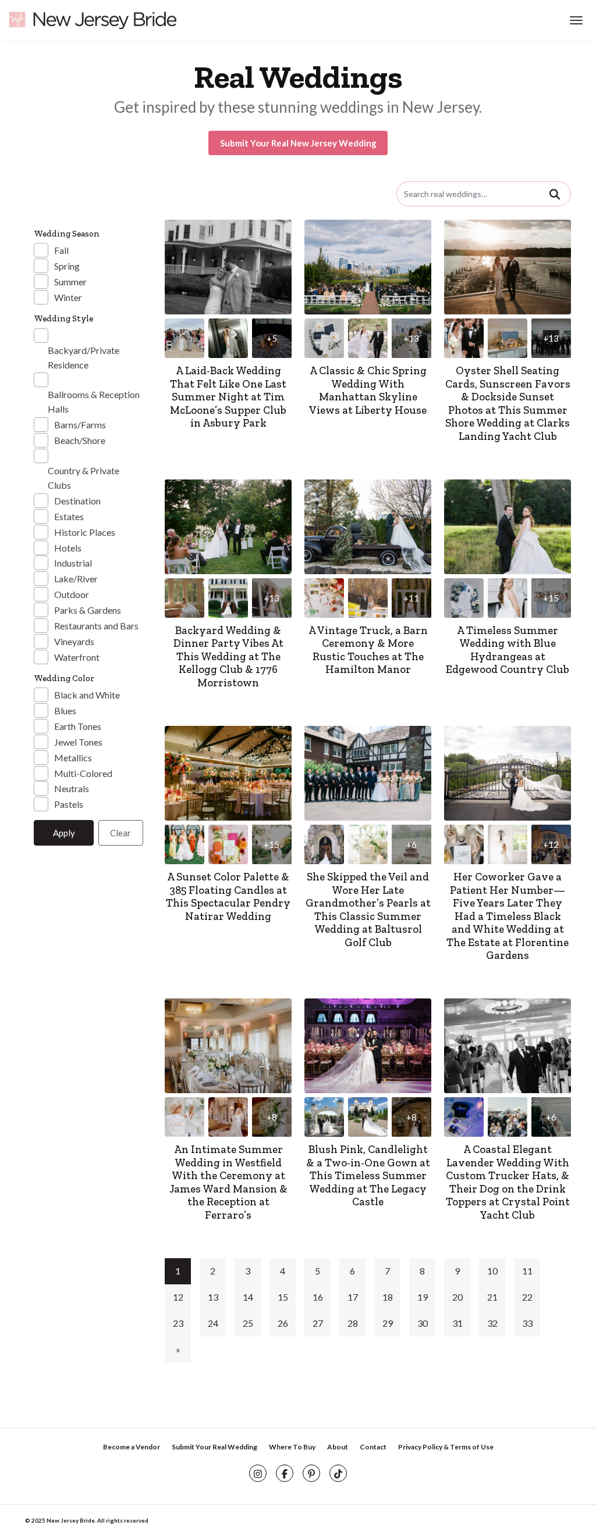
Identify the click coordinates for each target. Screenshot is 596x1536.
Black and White (87, 694)
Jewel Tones (78, 741)
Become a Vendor (131, 1446)
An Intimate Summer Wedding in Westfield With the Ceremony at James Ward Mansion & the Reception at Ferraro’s (228, 1182)
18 (387, 1296)
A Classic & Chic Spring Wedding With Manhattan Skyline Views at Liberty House (368, 390)
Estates (69, 516)
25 (248, 1323)
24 (213, 1323)
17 (352, 1296)
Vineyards (74, 641)
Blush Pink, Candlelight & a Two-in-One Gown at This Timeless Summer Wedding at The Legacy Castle (368, 1175)
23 (178, 1323)
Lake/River (76, 578)
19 (422, 1296)
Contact (373, 1446)
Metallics (73, 757)
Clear (120, 833)
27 (318, 1323)
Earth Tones (77, 726)
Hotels (67, 547)
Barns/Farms (80, 424)
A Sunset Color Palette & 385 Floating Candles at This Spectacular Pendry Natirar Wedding (228, 896)
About (337, 1446)
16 (318, 1296)
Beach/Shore (79, 440)
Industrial (73, 562)
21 (492, 1296)
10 (492, 1270)
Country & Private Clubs (83, 477)
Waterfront (77, 657)
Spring (67, 265)
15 (283, 1296)
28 (352, 1323)
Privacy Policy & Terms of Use (446, 1446)
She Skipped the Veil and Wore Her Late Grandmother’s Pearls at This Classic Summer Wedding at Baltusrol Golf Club (368, 909)
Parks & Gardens (87, 609)
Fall (61, 250)
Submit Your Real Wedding (214, 1446)
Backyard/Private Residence (83, 357)
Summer (70, 281)
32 (492, 1323)
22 (527, 1296)
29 (387, 1323)
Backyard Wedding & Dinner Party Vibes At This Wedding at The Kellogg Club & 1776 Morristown (228, 656)
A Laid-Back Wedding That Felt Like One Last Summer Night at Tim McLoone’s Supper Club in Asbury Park (228, 396)
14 (248, 1296)
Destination (77, 500)
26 (283, 1323)
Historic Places (84, 532)
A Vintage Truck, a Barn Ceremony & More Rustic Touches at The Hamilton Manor (368, 650)
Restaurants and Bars (96, 625)
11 (527, 1270)
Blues (65, 710)
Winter (68, 297)
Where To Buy (292, 1446)
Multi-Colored (83, 773)
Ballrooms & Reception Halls (94, 401)
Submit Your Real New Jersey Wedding (298, 143)
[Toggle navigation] (574, 20)
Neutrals (71, 788)
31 (457, 1323)
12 (178, 1296)
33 (527, 1323)
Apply (64, 833)
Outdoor (71, 594)
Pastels (68, 804)
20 (457, 1296)
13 (213, 1296)
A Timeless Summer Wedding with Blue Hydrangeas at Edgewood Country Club (507, 650)
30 (422, 1323)
